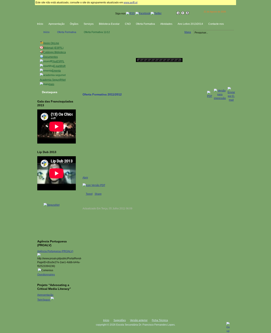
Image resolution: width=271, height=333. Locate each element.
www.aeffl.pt (130, 2)
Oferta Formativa (66, 32)
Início (46, 32)
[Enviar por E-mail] (231, 99)
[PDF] (209, 96)
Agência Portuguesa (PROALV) (55, 251)
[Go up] (228, 331)
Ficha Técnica (160, 320)
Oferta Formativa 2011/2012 (102, 94)
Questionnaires (46, 274)
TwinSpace (44, 299)
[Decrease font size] (178, 12)
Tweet (89, 193)
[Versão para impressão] (220, 98)
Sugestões (119, 320)
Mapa (187, 32)
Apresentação (45, 294)
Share (98, 193)
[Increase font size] (187, 12)
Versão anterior (139, 320)
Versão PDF (98, 185)
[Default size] (183, 12)
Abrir (85, 177)
